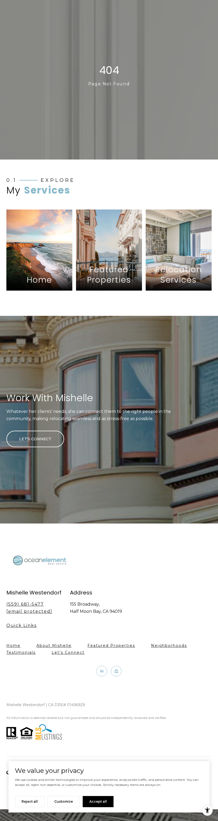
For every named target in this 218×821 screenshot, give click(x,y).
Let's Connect (68, 652)
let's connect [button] (35, 439)
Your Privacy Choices (109, 815)
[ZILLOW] (116, 671)
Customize (63, 801)
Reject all (30, 801)
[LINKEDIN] (102, 671)
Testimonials (21, 652)
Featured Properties (111, 645)
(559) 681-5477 (25, 604)
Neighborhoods (169, 645)
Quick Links (21, 625)
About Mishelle (54, 645)
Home (13, 645)
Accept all (98, 801)
